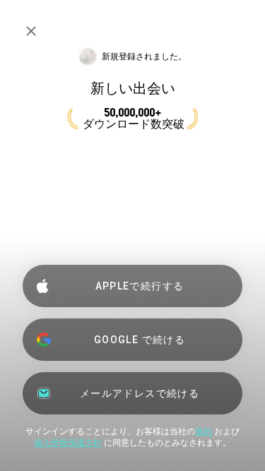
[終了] (31, 31)
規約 (203, 431)
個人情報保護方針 (68, 443)
